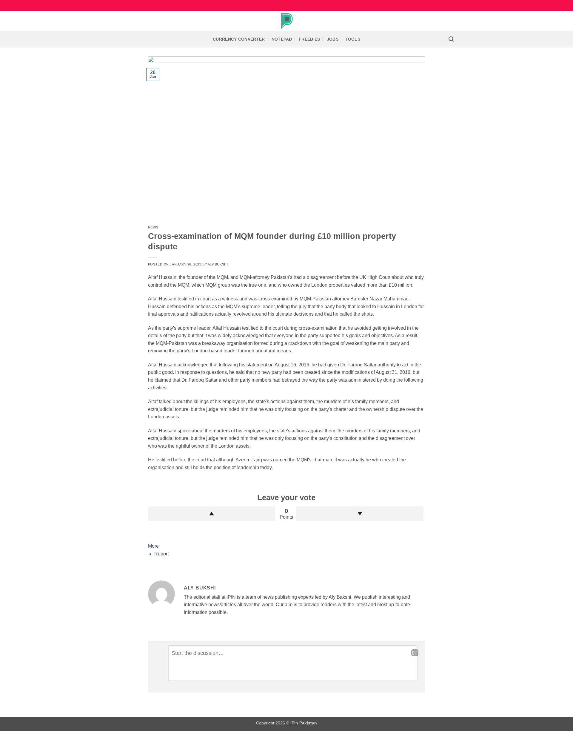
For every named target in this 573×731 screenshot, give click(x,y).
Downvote (359, 513)
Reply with (414, 652)
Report (161, 553)
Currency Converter (239, 39)
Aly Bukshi (218, 264)
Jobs (332, 39)
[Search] (451, 39)
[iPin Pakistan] (286, 21)
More (153, 546)
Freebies (309, 39)
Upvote (211, 513)
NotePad (282, 39)
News (153, 227)
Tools (352, 39)
